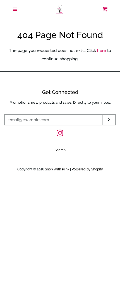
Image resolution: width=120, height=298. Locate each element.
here (101, 50)
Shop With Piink (57, 169)
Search (60, 150)
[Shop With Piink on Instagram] (60, 134)
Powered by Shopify (87, 169)
